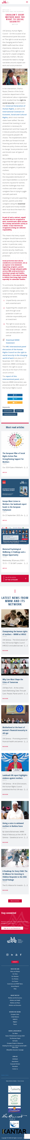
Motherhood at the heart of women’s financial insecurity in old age (14, 730)
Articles (5, 10)
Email (16, 402)
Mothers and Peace (15, 1003)
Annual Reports (15, 986)
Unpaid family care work (10, 414)
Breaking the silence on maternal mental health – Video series (15, 1046)
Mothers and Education (15, 1005)
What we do (15, 995)
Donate (15, 962)
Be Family (15, 1040)
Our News (15, 1033)
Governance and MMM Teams (15, 984)
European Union (15, 1014)
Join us (15, 1056)
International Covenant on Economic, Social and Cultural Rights (14, 115)
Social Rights (19, 410)
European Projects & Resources (15, 1043)
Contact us (15, 1069)
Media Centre (4, 1075)
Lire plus (4, 472)
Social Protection (8, 410)
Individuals (15, 1059)
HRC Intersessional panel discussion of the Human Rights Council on (14, 352)
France (15, 1024)
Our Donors (15, 981)
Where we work (15, 1012)
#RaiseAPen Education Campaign (15, 1050)
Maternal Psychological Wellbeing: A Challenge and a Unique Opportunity (13, 552)
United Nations (15, 1017)
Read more (5, 650)
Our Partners (15, 979)
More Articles (15, 901)
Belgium (15, 1022)
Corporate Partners (15, 1064)
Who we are (15, 969)
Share (15, 395)
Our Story (15, 974)
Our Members (15, 976)
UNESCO (15, 1019)
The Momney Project (15, 1038)
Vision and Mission (15, 971)
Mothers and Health (15, 1000)
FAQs (15, 988)
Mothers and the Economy (13, 11)
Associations (15, 1061)
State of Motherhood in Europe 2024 (15, 1036)
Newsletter (15, 1066)
